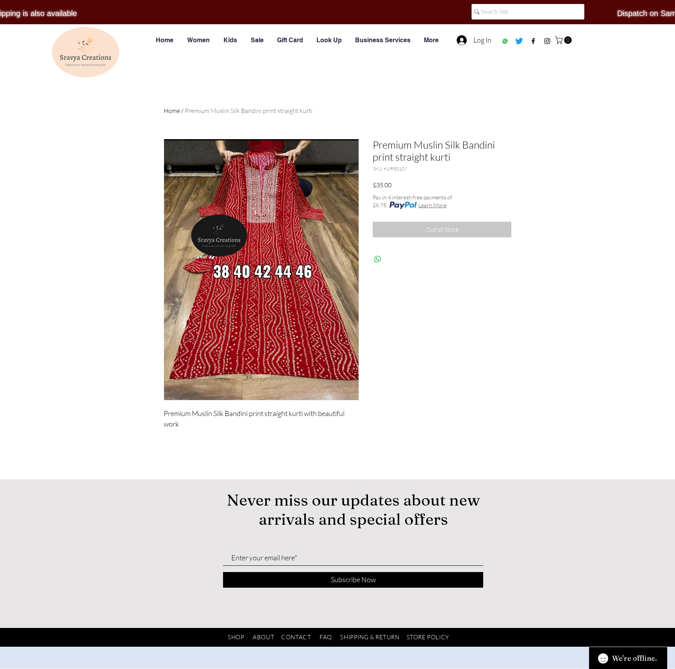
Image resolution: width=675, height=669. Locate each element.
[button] (564, 40)
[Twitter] (519, 41)
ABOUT (263, 637)
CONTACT (296, 637)
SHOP (236, 637)
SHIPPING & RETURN (369, 637)
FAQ (326, 637)
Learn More (432, 205)
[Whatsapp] (505, 41)
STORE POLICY (428, 637)
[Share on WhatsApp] (377, 259)
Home (172, 111)
